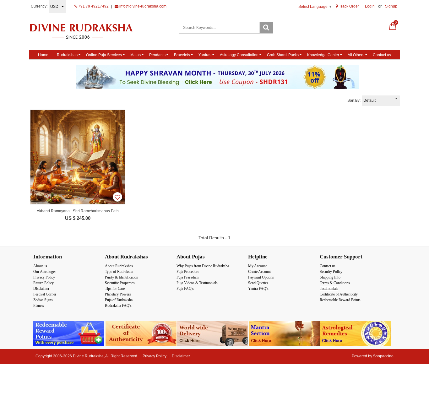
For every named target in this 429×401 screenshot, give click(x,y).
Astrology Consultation (239, 55)
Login (370, 6)
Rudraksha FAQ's (118, 305)
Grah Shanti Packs (283, 55)
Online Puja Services (104, 55)
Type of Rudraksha (119, 271)
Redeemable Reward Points (340, 300)
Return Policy (43, 283)
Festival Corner (44, 294)
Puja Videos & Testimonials (197, 283)
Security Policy (331, 271)
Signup (391, 6)
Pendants (157, 55)
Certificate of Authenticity (339, 294)
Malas (135, 55)
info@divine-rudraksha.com (142, 6)
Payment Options (261, 277)
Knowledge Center (323, 55)
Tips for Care (115, 288)
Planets (38, 305)
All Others (356, 55)
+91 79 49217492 (93, 6)
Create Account (259, 271)
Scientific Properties (120, 283)
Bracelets (182, 55)
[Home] (87, 31)
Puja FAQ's (185, 288)
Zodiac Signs (43, 300)
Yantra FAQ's (258, 288)
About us (40, 266)
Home (43, 55)
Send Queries (258, 283)
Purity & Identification (121, 277)
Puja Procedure (187, 271)
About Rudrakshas (119, 266)
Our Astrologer (44, 271)
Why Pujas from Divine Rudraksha (202, 266)
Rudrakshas (67, 55)
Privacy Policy (44, 277)
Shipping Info (330, 277)
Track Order (348, 6)
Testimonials (329, 288)
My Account (257, 266)
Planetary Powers (118, 294)
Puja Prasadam (187, 277)
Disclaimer (41, 288)
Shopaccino (383, 356)
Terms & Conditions (335, 283)
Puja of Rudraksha (119, 300)
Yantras (204, 55)
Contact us (382, 55)
